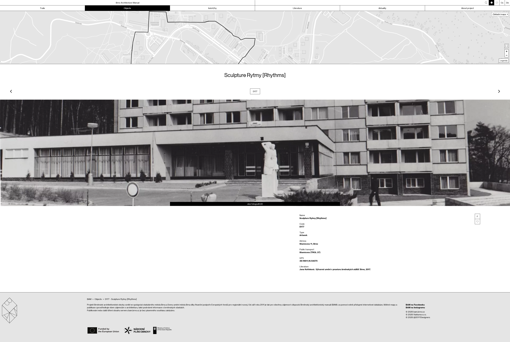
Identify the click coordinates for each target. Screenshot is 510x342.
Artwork (303, 235)
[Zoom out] (507, 55)
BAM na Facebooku (415, 304)
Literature (297, 8)
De (507, 2)
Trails (42, 8)
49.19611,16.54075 (308, 261)
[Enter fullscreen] (507, 46)
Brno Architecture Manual (127, 2)
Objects (98, 299)
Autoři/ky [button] (212, 8)
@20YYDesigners (421, 317)
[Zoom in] (507, 51)
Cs (502, 2)
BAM (89, 299)
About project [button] (467, 8)
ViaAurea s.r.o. (419, 314)
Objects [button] (127, 8)
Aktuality (382, 8)
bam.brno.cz (419, 311)
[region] (255, 37)
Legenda (503, 61)
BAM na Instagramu (415, 307)
